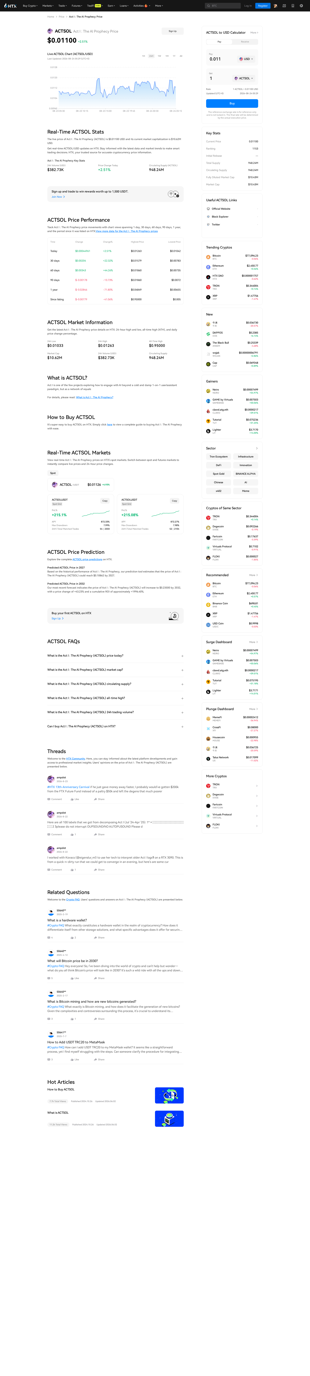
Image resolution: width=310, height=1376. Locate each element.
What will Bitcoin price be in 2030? (72, 961)
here (109, 424)
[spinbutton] (222, 59)
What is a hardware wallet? (67, 920)
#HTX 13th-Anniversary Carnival (68, 787)
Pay (219, 41)
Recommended (230, 575)
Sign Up (173, 31)
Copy (104, 501)
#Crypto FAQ (55, 925)
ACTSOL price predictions (87, 559)
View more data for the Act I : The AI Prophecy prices (127, 231)
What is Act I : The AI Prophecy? (94, 397)
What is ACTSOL (58, 1112)
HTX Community (75, 758)
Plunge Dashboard (230, 709)
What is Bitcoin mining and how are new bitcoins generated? (91, 1001)
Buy (232, 103)
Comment (56, 799)
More (253, 32)
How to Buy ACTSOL (60, 1089)
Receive (245, 41)
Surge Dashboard (230, 642)
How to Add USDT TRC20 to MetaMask (76, 1042)
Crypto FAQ (73, 899)
